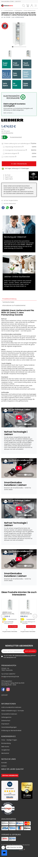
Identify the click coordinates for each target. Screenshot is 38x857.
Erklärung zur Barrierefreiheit (11, 731)
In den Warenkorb (19, 164)
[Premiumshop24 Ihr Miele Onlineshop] (7, 5)
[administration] (24, 849)
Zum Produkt (13, 626)
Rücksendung (6, 743)
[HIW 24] (21, 849)
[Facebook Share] (3, 208)
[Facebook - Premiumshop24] (3, 689)
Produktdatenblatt (16, 137)
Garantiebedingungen (9, 727)
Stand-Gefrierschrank (29, 10)
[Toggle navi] (35, 5)
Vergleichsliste (6, 631)
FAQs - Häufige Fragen (9, 740)
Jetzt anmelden (30, 651)
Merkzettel (14, 631)
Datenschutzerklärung (22, 655)
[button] (12, 46)
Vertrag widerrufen (10, 775)
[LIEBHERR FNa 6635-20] (19, 34)
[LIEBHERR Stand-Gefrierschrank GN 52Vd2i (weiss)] (28, 605)
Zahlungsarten (6, 717)
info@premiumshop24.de (10, 677)
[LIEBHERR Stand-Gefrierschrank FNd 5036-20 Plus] (10, 605)
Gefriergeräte (18, 10)
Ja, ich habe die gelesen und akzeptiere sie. (20, 656)
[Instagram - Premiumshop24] (8, 689)
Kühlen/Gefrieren (8, 10)
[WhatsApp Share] (7, 208)
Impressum (5, 724)
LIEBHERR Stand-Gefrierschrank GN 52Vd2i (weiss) (26, 613)
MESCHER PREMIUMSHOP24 (13, 845)
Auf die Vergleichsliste (10, 200)
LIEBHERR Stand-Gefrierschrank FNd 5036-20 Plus (8, 613)
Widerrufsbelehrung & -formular (12, 711)
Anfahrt (4, 766)
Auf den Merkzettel (9, 203)
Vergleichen (5, 750)
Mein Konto (5, 747)
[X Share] (11, 208)
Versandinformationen (9, 714)
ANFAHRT (4, 695)
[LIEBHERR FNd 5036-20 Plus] (5, 619)
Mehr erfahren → (9, 113)
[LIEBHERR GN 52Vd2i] (23, 619)
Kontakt (4, 763)
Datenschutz (5, 721)
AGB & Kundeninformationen (11, 707)
